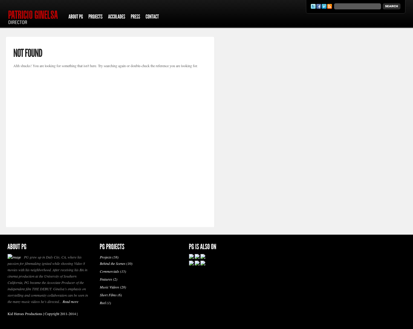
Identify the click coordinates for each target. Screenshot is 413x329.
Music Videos (109, 287)
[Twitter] (313, 6)
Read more (70, 301)
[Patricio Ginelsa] (35, 25)
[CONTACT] (152, 17)
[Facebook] (318, 6)
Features (106, 279)
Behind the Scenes (112, 263)
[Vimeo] (324, 6)
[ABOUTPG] (76, 17)
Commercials (109, 271)
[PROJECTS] (95, 17)
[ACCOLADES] (116, 17)
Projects (106, 257)
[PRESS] (135, 17)
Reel (103, 302)
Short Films (108, 294)
